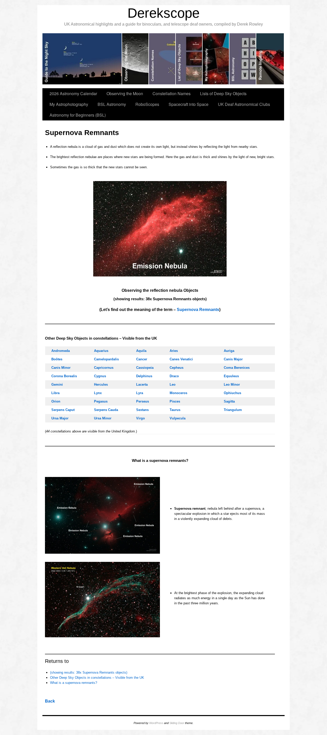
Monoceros (178, 393)
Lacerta (142, 384)
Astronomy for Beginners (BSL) (78, 115)
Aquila (141, 351)
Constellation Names (172, 93)
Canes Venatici (181, 359)
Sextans (142, 410)
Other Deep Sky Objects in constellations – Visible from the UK (97, 678)
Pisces (175, 401)
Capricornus (103, 368)
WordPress (156, 723)
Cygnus (100, 376)
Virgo (140, 418)
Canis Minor (61, 368)
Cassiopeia (145, 368)
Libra (55, 393)
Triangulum (233, 410)
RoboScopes (147, 104)
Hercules (101, 384)
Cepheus (176, 368)
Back (50, 701)
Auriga (229, 351)
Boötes (56, 359)
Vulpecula (177, 418)
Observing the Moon (125, 93)
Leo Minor (232, 384)
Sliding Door (176, 723)
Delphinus (144, 376)
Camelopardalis (106, 359)
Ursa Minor (102, 418)
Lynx (98, 393)
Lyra (139, 393)
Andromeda (60, 351)
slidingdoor (82, 58)
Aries (174, 351)
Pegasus (101, 401)
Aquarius (101, 351)
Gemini (57, 384)
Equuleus (231, 376)
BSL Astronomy (112, 104)
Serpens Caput (63, 410)
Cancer (141, 359)
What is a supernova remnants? (73, 683)
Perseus (142, 401)
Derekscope (163, 12)
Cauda (106, 410)
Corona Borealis (64, 376)
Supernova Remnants (198, 309)
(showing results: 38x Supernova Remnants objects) (88, 672)
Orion (55, 401)
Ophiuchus (232, 393)
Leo (173, 384)
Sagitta (229, 401)
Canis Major (233, 359)
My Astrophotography (69, 104)
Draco (174, 376)
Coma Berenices (237, 368)
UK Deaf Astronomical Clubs (244, 104)
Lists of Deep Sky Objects (223, 93)
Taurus (175, 410)
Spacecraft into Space (188, 104)
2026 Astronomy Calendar (73, 93)
